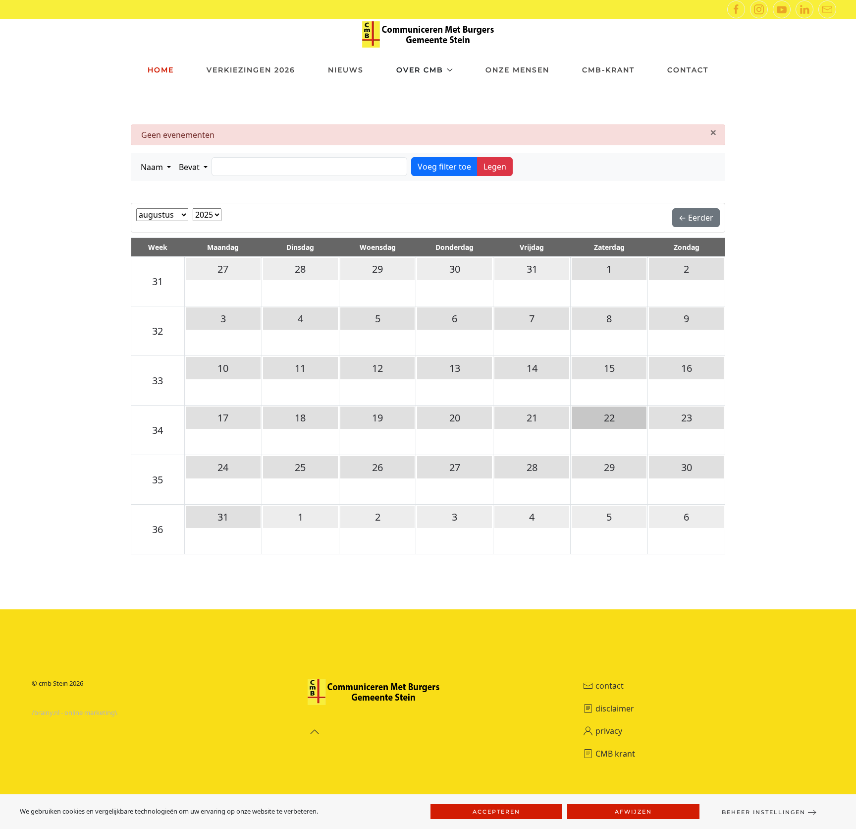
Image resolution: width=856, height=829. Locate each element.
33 (157, 380)
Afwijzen (633, 811)
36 (157, 529)
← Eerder (696, 217)
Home (161, 69)
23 (686, 417)
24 (222, 467)
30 (454, 269)
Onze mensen (517, 69)
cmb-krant (608, 69)
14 (532, 368)
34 (157, 430)
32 (157, 331)
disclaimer (614, 708)
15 (609, 368)
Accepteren (496, 811)
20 (454, 417)
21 (532, 417)
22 (609, 417)
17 (222, 417)
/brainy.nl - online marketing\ (74, 712)
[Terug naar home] (428, 34)
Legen (494, 166)
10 (222, 368)
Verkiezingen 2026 (251, 69)
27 (222, 269)
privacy (608, 730)
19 (377, 417)
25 (300, 467)
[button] (156, 167)
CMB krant (615, 753)
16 (686, 368)
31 (157, 281)
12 (377, 368)
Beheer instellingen (763, 812)
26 (377, 467)
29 (377, 269)
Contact (687, 69)
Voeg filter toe (444, 166)
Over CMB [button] (419, 69)
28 (300, 269)
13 (454, 368)
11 (300, 368)
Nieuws (346, 69)
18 (300, 417)
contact (609, 685)
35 (157, 479)
